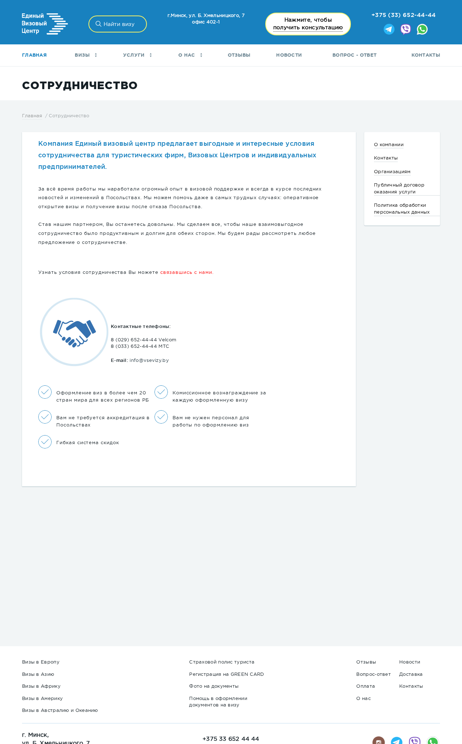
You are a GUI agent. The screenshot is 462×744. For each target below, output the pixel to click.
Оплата (365, 686)
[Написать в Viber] (405, 30)
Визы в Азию (38, 674)
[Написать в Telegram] (389, 30)
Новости (289, 55)
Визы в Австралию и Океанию (60, 710)
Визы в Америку (42, 698)
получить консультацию (308, 23)
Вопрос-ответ (373, 674)
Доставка (411, 674)
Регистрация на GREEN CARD (226, 674)
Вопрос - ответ (354, 55)
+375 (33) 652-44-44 (403, 15)
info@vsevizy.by (149, 360)
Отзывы (239, 55)
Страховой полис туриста (221, 662)
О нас (187, 55)
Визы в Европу (41, 662)
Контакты (425, 55)
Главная (34, 55)
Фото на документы (214, 686)
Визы (83, 55)
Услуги (134, 55)
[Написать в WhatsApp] (422, 30)
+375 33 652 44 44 (230, 738)
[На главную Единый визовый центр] (45, 24)
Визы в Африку (41, 686)
